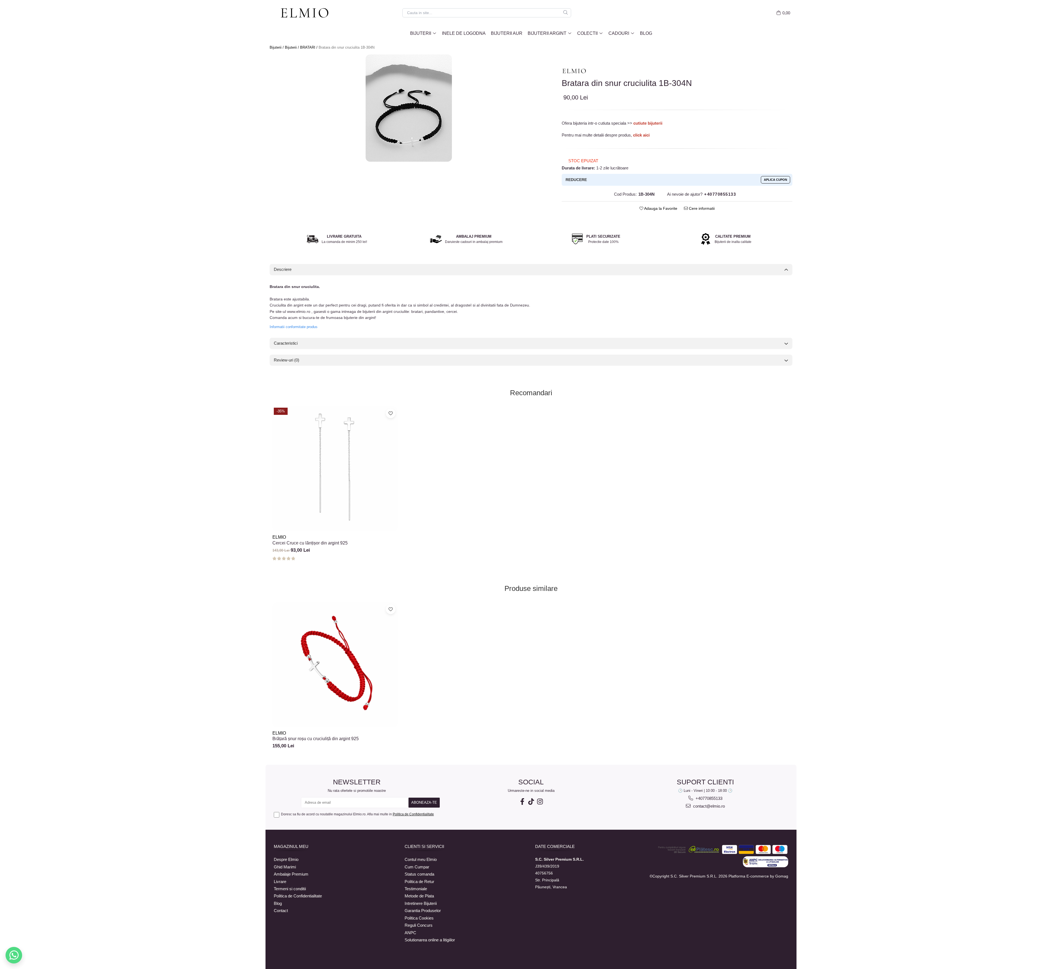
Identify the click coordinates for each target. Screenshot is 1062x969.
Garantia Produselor (423, 910)
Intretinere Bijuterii (421, 903)
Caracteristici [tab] (286, 343)
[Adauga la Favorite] (390, 413)
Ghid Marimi (285, 867)
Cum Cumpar (417, 867)
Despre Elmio (286, 859)
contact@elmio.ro (708, 806)
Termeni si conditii (290, 888)
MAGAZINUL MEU (291, 846)
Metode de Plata (419, 896)
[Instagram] (540, 801)
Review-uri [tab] (286, 360)
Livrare (280, 881)
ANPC (410, 932)
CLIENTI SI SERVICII (424, 846)
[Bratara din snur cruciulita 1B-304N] (409, 108)
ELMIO (279, 537)
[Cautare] (565, 12)
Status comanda (419, 874)
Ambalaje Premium (291, 874)
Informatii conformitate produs (293, 327)
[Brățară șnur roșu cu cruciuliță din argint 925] (335, 664)
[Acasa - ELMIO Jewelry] (307, 13)
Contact (281, 910)
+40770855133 (708, 798)
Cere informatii (701, 208)
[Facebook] (522, 801)
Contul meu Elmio (421, 859)
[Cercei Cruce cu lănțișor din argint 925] (335, 468)
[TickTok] (531, 801)
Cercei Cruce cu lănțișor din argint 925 (310, 543)
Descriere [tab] (282, 269)
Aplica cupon (775, 179)
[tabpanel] (409, 108)
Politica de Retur (419, 881)
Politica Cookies (419, 918)
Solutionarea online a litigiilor (430, 939)
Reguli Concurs (419, 925)
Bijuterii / (277, 47)
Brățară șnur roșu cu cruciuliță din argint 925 (315, 738)
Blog (646, 33)
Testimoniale (416, 888)
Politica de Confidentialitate (413, 814)
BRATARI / (309, 47)
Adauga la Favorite (660, 208)
